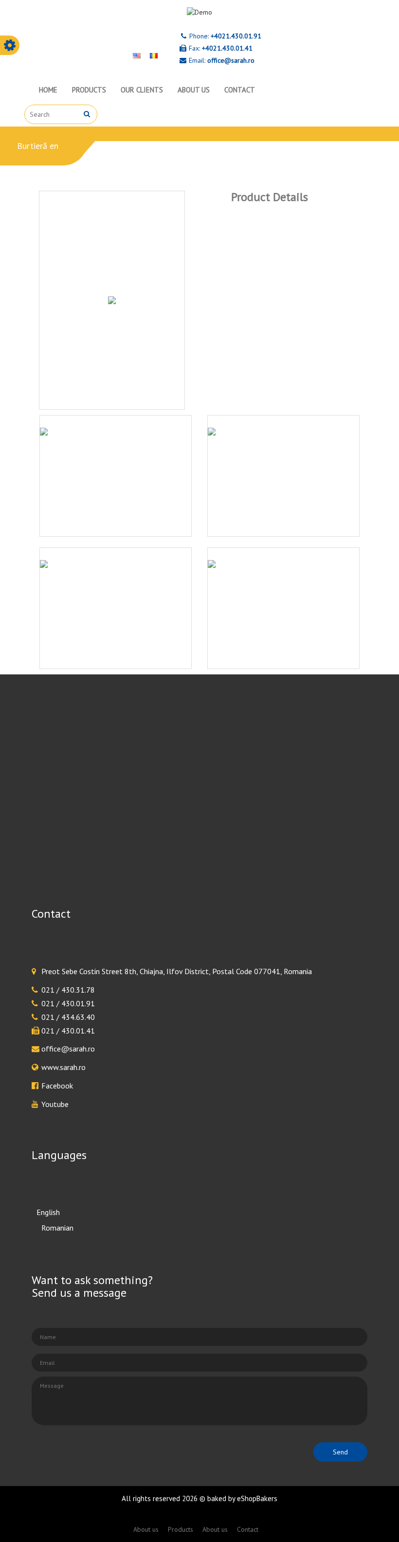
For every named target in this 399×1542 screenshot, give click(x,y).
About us (194, 89)
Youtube (55, 1104)
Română (49, 1227)
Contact (239, 89)
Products (89, 89)
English (48, 1212)
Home (48, 89)
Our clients (142, 89)
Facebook (57, 1085)
